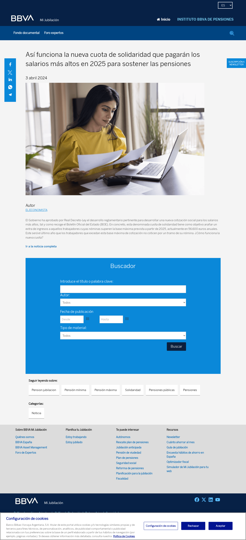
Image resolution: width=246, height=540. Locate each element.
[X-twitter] (203, 499)
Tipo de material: (73, 328)
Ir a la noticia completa (41, 246)
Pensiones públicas (162, 390)
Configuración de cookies (161, 525)
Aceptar (220, 525)
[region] (123, 526)
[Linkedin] (210, 499)
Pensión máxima (106, 390)
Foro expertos (53, 33)
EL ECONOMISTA (36, 210)
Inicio (165, 19)
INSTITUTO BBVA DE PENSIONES (205, 19)
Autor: (65, 295)
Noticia (36, 413)
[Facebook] (196, 499)
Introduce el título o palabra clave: (86, 281)
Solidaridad (132, 390)
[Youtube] (217, 499)
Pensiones (190, 390)
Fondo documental (26, 33)
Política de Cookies (124, 536)
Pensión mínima (75, 390)
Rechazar (193, 525)
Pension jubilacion (44, 390)
